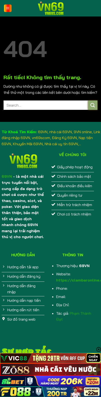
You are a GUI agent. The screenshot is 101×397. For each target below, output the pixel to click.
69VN (7, 176)
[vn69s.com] (50, 8)
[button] (8, 8)
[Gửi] (92, 105)
